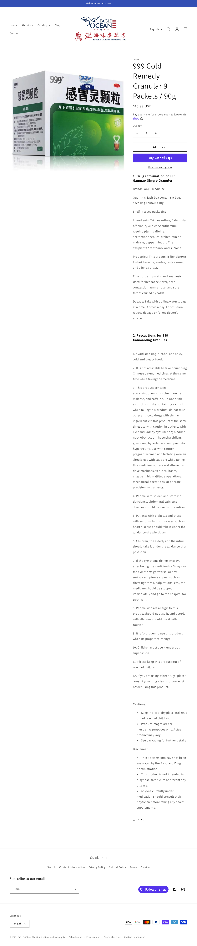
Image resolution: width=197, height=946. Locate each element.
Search (51, 867)
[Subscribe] (74, 889)
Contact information (134, 937)
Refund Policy (117, 867)
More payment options (160, 167)
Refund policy (76, 937)
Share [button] (140, 819)
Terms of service (112, 937)
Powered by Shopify (55, 937)
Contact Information (72, 867)
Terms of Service (140, 867)
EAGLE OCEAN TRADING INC (31, 937)
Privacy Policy (96, 867)
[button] (43, 25)
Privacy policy (93, 937)
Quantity (138, 125)
